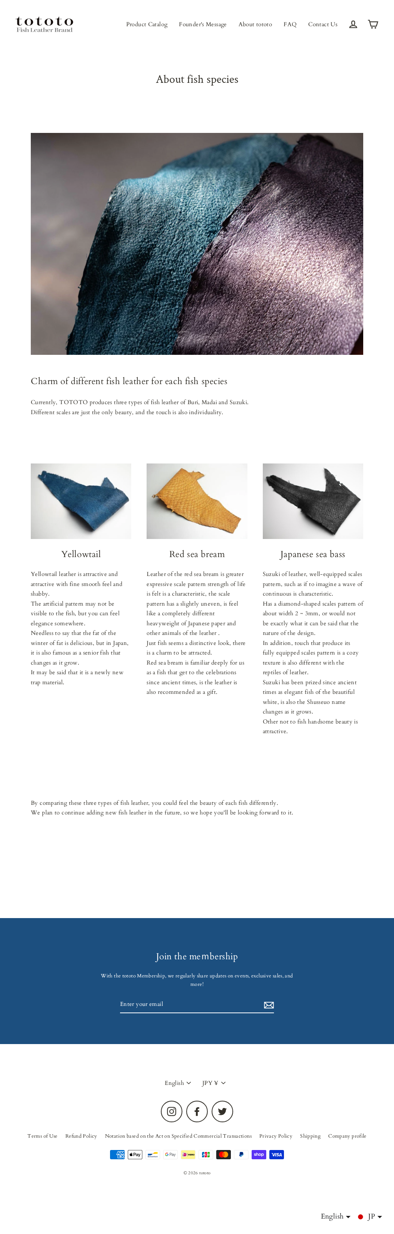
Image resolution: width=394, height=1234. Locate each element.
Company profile (347, 1136)
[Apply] (268, 1004)
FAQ (290, 24)
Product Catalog (147, 24)
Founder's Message (203, 24)
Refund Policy (81, 1136)
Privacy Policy (275, 1136)
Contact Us (322, 24)
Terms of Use (42, 1136)
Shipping (310, 1136)
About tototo (255, 24)
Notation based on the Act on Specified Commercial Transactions (178, 1136)
